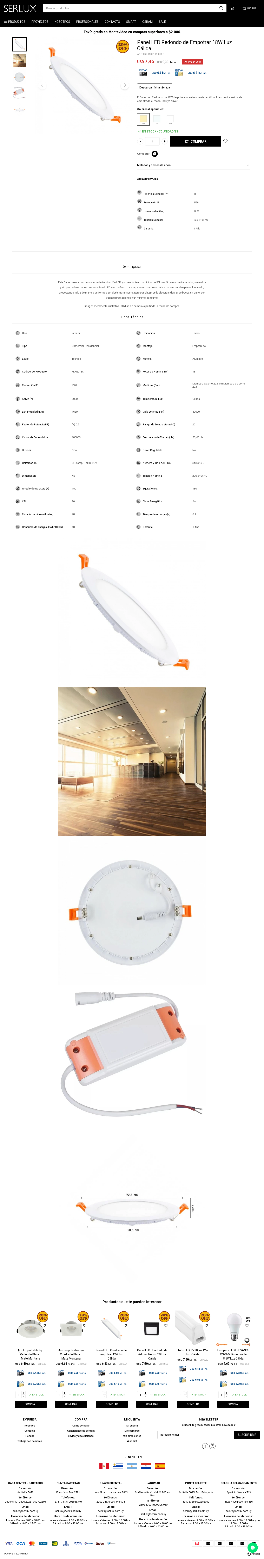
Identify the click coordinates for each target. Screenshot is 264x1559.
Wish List (132, 1441)
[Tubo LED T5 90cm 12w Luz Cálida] (193, 1329)
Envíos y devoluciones (81, 1436)
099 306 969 (160, 1504)
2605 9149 (11, 1501)
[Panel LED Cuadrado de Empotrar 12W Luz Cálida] (111, 1329)
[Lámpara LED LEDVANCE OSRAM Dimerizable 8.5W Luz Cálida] (233, 1329)
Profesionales (87, 21)
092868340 (75, 1501)
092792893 (39, 1501)
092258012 (202, 1501)
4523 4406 (230, 1501)
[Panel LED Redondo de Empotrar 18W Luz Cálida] (143, 119)
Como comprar (81, 1425)
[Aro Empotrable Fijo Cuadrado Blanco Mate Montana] (71, 1329)
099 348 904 (118, 1501)
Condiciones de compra (81, 1430)
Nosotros (62, 21)
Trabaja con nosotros (30, 1441)
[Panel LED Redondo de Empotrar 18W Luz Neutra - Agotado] (170, 119)
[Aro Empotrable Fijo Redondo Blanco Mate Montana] (30, 1329)
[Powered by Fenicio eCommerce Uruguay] (254, 1554)
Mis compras (132, 1430)
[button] (221, 8)
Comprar (198, 141)
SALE (162, 21)
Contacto (112, 21)
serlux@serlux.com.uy (25, 1510)
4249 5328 (188, 1501)
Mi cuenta (132, 1425)
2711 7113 (61, 1501)
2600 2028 (25, 1501)
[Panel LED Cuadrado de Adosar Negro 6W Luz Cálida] (152, 1329)
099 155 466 (245, 1501)
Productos (16, 21)
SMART (131, 21)
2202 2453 (103, 1501)
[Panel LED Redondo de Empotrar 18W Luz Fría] (157, 119)
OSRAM (147, 21)
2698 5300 (145, 1504)
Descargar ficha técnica (154, 87)
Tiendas (29, 1436)
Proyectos (40, 21)
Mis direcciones (132, 1436)
